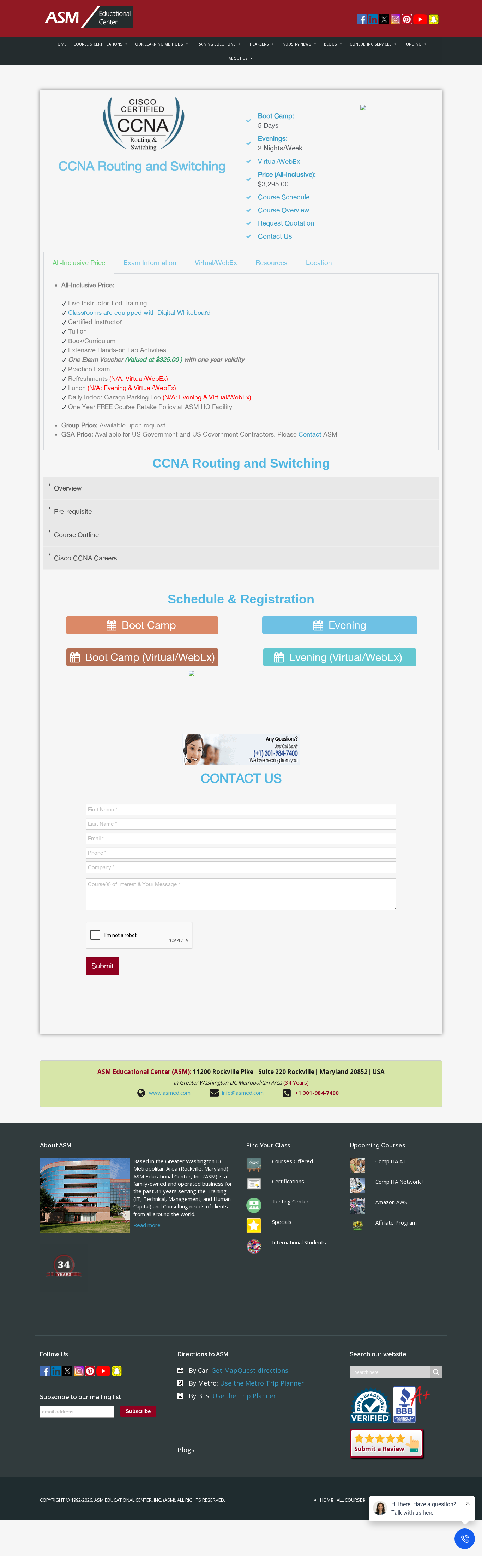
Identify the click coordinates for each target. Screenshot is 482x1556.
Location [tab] (319, 262)
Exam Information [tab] (149, 262)
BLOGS (330, 44)
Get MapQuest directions (249, 1370)
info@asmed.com (243, 1092)
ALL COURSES (351, 1500)
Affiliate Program (396, 1222)
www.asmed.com (170, 1092)
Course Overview (283, 210)
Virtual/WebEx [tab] (216, 262)
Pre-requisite (73, 511)
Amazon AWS (391, 1202)
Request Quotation (286, 223)
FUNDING (412, 44)
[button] (241, 488)
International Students (299, 1242)
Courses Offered (292, 1161)
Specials (281, 1221)
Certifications (288, 1181)
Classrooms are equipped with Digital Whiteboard (139, 312)
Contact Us (275, 236)
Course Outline (76, 535)
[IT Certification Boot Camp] (86, 13)
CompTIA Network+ (399, 1181)
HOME (60, 44)
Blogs (185, 1450)
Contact (310, 434)
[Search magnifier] (436, 1372)
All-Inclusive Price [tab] (79, 262)
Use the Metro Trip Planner (262, 1383)
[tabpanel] (241, 362)
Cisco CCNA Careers (85, 558)
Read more (147, 1224)
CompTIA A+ (390, 1161)
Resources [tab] (271, 262)
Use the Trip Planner (244, 1396)
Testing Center (290, 1201)
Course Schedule (283, 197)
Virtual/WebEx (279, 161)
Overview (68, 488)
